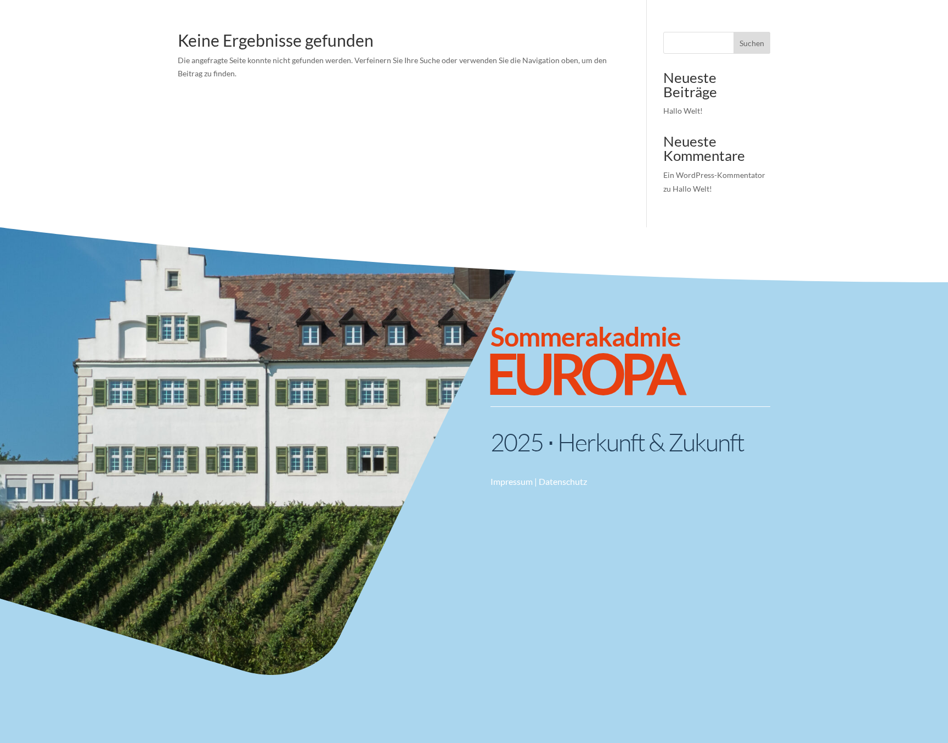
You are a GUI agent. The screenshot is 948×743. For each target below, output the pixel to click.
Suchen (752, 43)
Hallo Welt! (683, 110)
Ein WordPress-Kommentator (714, 175)
